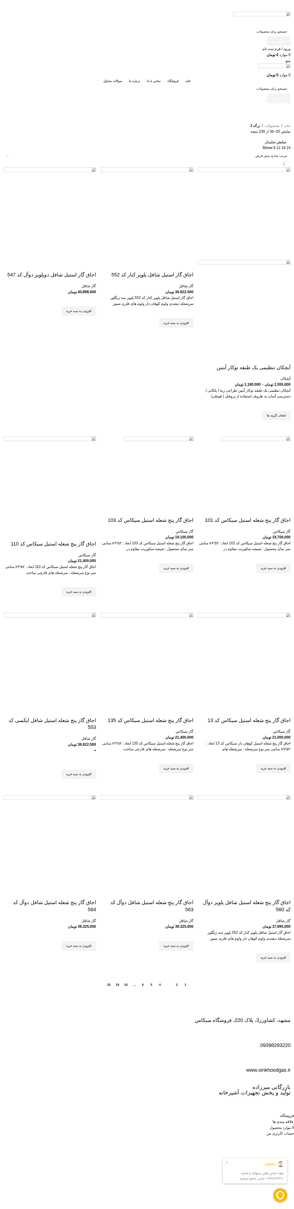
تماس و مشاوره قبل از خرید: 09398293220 (257, 3)
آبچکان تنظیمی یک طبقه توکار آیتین (254, 367)
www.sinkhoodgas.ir (268, 1070)
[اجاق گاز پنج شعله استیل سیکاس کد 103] (158, 470)
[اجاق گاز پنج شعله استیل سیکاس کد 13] (244, 659)
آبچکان (285, 378)
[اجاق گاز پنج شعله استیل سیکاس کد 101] (256, 470)
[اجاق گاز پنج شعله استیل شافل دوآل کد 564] (49, 841)
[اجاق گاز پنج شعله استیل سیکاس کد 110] (49, 482)
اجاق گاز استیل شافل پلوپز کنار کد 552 (152, 275)
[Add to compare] (285, 358)
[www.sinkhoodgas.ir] (285, 1059)
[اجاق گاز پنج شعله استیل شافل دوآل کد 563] (147, 841)
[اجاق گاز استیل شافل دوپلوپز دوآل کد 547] (49, 213)
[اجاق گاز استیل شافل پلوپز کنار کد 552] (147, 213)
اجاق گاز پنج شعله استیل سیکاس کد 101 (248, 520)
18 (126, 985)
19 (117, 985)
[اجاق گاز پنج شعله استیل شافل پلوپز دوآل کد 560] (244, 841)
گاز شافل (186, 286)
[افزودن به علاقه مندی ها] (285, 405)
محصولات (272, 126)
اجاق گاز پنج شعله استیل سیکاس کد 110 (53, 544)
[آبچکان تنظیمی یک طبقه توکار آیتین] (244, 213)
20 (109, 985)
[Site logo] (262, 19)
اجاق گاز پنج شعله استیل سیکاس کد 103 (150, 520)
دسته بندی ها (281, 111)
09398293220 (275, 1045)
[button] (176, 323)
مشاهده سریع (285, 426)
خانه (287, 126)
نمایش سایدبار (275, 142)
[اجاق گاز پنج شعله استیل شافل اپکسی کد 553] (49, 659)
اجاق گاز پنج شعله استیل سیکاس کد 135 (150, 720)
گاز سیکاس (282, 531)
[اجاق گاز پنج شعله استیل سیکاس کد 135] (147, 659)
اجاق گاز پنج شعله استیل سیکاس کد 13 (249, 720)
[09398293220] (285, 1034)
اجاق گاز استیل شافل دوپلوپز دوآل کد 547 (51, 275)
